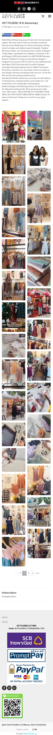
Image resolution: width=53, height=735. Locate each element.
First (15, 573)
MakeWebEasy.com (30, 734)
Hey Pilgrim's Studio (21, 27)
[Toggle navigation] (49, 16)
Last (37, 573)
